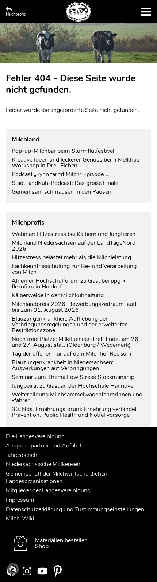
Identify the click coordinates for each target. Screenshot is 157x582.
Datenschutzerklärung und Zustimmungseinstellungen (75, 509)
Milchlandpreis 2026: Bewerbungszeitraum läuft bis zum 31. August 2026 (74, 307)
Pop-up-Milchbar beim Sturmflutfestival (64, 151)
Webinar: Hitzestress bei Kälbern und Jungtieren (73, 234)
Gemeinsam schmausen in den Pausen (61, 192)
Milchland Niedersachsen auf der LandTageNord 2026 (73, 246)
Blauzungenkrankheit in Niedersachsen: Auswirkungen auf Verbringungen (63, 365)
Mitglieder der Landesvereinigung (48, 490)
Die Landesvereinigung (35, 436)
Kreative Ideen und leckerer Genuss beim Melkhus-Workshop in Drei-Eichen (77, 163)
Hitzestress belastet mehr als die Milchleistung (71, 257)
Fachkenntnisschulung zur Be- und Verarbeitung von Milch (74, 269)
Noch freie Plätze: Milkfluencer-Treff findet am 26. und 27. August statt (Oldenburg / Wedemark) (76, 342)
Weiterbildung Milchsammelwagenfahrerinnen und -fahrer (77, 397)
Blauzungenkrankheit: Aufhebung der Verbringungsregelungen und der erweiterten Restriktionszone (70, 324)
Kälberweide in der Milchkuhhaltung (58, 295)
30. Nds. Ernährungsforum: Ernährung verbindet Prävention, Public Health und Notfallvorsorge (74, 412)
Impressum (20, 500)
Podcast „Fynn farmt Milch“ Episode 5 (60, 174)
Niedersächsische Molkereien (43, 464)
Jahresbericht (22, 455)
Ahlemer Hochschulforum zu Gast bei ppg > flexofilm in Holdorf (69, 284)
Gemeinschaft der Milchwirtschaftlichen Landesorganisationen (56, 477)
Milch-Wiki (20, 519)
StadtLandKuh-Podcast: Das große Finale (65, 183)
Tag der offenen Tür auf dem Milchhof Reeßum (71, 354)
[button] (13, 569)
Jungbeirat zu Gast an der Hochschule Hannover (73, 386)
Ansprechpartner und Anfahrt (43, 446)
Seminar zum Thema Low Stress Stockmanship (73, 377)
